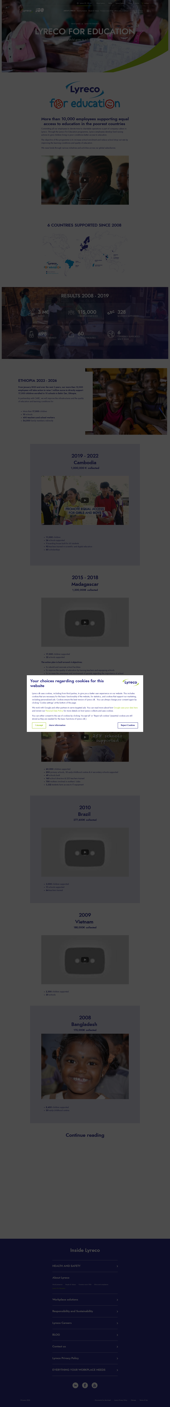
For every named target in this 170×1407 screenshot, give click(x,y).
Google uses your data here (126, 708)
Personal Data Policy (54, 711)
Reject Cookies (128, 725)
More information (57, 725)
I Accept (39, 725)
